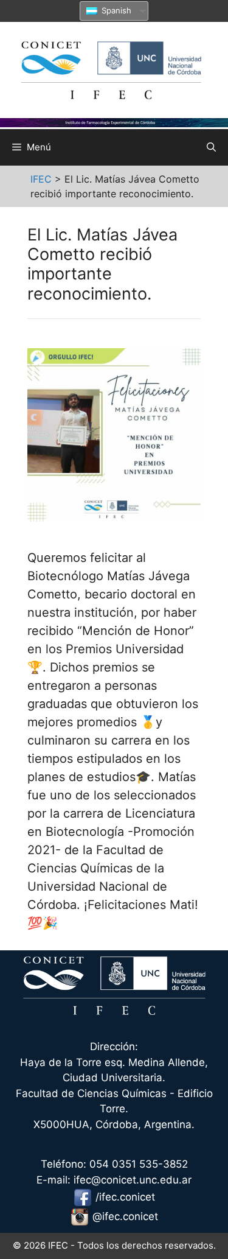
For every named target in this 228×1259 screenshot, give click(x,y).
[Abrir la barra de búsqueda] (211, 147)
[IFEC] (114, 67)
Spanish (115, 10)
